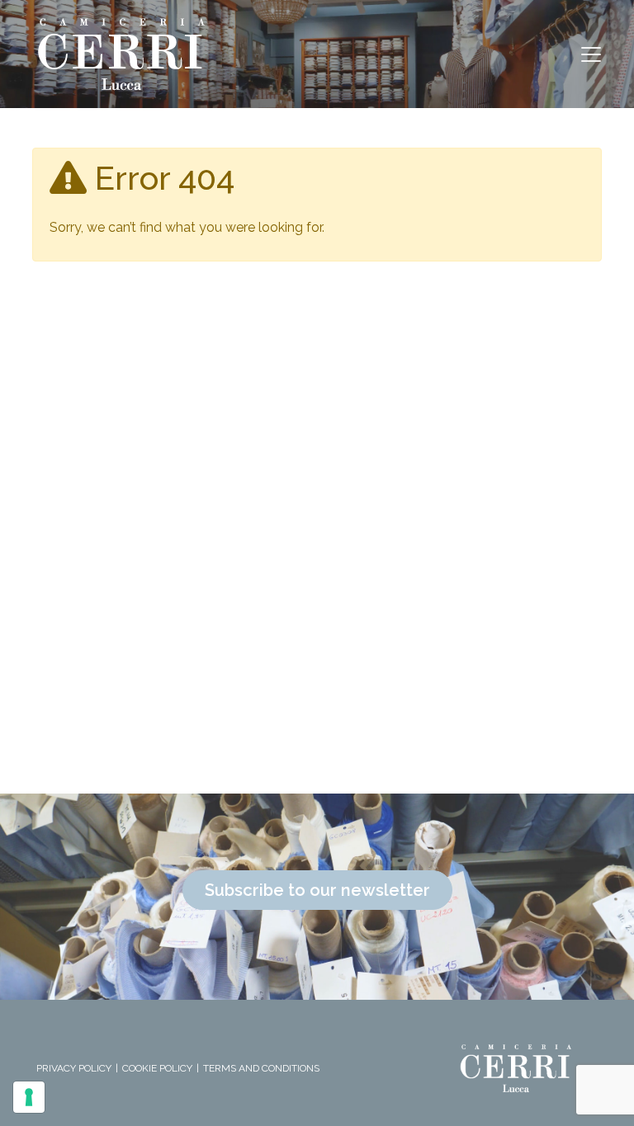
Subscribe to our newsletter (317, 890)
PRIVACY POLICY (73, 1068)
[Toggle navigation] (591, 54)
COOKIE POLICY (157, 1068)
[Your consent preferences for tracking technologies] (29, 1097)
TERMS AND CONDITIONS (261, 1068)
